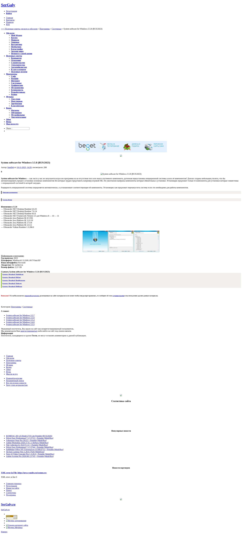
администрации (118, 296)
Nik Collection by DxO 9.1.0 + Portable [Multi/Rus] (27, 445)
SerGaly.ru (8, 504)
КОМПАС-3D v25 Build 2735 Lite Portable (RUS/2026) (29, 436)
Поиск (9, 490)
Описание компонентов (10, 192)
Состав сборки (7, 200)
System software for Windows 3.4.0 (20, 322)
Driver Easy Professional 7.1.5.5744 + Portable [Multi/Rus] (29, 447)
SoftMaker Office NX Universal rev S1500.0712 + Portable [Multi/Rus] (34, 449)
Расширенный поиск (15, 381)
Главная (9, 18)
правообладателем (32, 296)
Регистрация (11, 11)
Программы (16, 307)
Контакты (10, 20)
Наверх (4, 532)
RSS (8, 24)
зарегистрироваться (28, 331)
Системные (28, 307)
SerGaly (8, 5)
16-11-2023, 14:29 (24, 167)
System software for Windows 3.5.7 (20, 315)
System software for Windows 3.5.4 (20, 320)
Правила (9, 22)
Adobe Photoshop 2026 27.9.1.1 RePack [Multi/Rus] (27, 443)
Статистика (11, 493)
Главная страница (13, 484)
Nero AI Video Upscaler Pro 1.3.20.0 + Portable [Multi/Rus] (30, 454)
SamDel (10, 167)
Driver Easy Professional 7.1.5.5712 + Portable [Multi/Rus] (29, 438)
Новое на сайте (12, 488)
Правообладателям (14, 378)
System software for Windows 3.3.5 (20, 324)
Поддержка (11, 495)
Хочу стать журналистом (16, 385)
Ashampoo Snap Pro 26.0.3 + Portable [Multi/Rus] (26, 440)
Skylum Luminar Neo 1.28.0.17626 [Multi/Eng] (25, 452)
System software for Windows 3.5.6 (20, 318)
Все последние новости (16, 383)
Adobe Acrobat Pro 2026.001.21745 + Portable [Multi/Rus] (30, 456)
